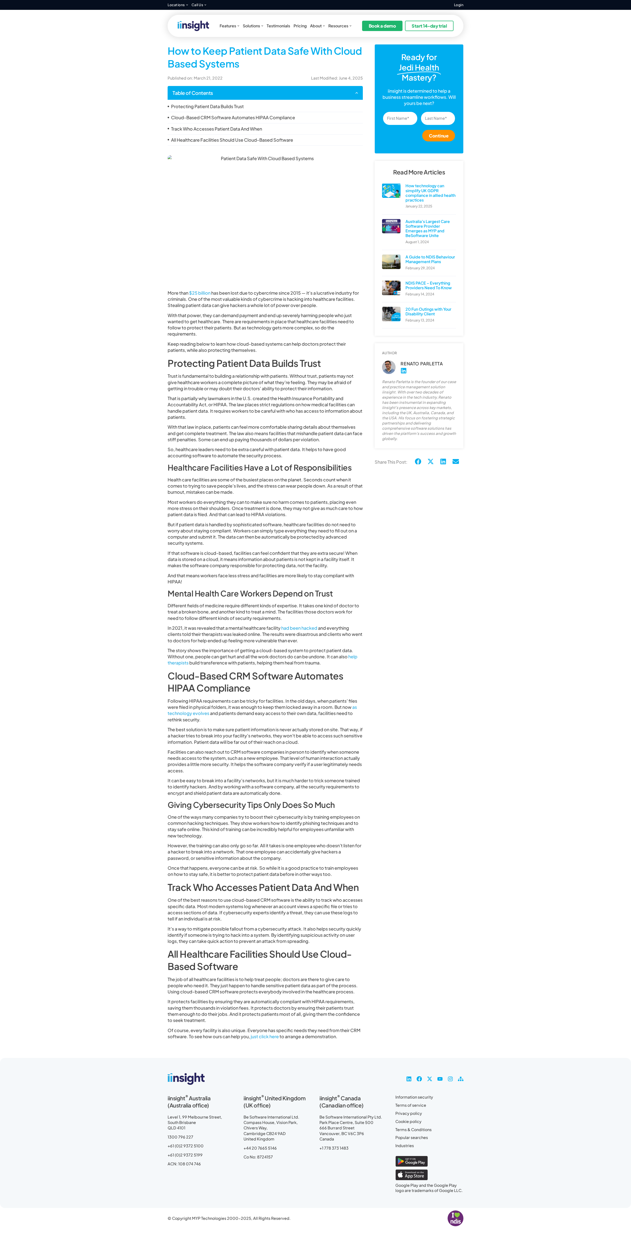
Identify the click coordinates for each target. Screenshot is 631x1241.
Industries (404, 1145)
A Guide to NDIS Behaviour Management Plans (430, 259)
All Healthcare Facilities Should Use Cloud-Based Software (232, 140)
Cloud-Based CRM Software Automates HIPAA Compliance (233, 117)
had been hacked (299, 628)
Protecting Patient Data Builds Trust (207, 106)
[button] (356, 92)
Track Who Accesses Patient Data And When (216, 129)
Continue (438, 135)
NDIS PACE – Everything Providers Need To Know (428, 285)
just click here (265, 1036)
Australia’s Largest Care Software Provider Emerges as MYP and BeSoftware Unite (427, 228)
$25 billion (199, 293)
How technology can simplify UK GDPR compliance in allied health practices (430, 193)
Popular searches (411, 1137)
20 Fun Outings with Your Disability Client (428, 311)
